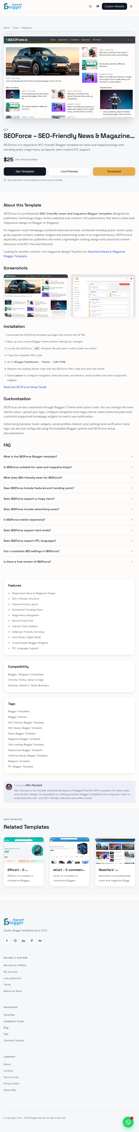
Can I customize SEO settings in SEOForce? (32, 551)
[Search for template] (90, 6)
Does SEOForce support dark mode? (27, 530)
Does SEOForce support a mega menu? (29, 498)
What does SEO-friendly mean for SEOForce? (33, 477)
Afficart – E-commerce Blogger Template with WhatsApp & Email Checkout (21, 870)
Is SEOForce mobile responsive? (24, 519)
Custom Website (114, 6)
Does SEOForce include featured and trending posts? (39, 488)
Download (114, 171)
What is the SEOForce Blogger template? (30, 456)
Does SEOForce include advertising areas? (31, 509)
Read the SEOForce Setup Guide (25, 387)
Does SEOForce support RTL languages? (30, 540)
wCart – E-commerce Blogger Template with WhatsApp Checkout (69, 870)
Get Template (25, 171)
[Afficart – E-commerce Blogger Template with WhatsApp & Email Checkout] (24, 850)
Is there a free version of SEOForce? (27, 561)
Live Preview (69, 171)
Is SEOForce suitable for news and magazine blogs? (38, 467)
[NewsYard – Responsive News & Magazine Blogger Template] (115, 850)
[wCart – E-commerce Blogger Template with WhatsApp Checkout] (70, 850)
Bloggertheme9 (38, 1117)
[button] (7, 940)
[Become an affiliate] (97, 6)
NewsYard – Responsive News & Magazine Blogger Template (113, 870)
